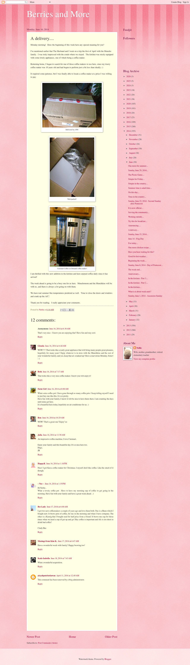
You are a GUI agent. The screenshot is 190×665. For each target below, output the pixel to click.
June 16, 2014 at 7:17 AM (53, 371)
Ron (39, 417)
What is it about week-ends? (139, 291)
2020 (128, 103)
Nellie (139, 348)
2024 (128, 85)
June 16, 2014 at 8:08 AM (58, 388)
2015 (128, 126)
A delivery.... (133, 229)
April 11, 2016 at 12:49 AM (67, 575)
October (132, 143)
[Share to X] (67, 309)
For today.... (133, 243)
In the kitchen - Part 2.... (138, 282)
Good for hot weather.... (137, 256)
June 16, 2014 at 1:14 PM (56, 463)
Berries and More (58, 14)
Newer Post (33, 636)
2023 (128, 90)
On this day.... (133, 192)
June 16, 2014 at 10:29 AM (53, 417)
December (133, 134)
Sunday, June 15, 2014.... (138, 234)
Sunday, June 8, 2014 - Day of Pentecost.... (145, 265)
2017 (128, 117)
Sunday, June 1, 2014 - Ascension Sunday (145, 295)
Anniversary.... (134, 273)
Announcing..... (134, 225)
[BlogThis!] (64, 309)
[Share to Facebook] (70, 309)
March (132, 310)
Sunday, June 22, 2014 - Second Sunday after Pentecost (144, 202)
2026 (128, 76)
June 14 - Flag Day (136, 238)
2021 (128, 99)
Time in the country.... (137, 196)
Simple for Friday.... (136, 179)
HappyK (41, 463)
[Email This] (61, 309)
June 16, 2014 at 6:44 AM (55, 345)
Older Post (111, 636)
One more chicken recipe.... (139, 247)
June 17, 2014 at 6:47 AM (68, 541)
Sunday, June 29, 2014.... (138, 170)
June (131, 162)
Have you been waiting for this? (141, 251)
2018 (128, 112)
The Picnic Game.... (136, 174)
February (133, 315)
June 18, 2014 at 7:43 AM (61, 558)
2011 (128, 334)
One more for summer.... (138, 165)
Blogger (107, 659)
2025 (128, 81)
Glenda (41, 345)
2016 (128, 121)
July (131, 157)
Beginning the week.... (137, 260)
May (131, 301)
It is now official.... (135, 208)
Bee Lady (42, 506)
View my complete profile (144, 358)
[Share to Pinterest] (72, 309)
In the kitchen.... (134, 287)
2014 (128, 131)
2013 (128, 325)
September (133, 148)
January (132, 319)
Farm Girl (42, 388)
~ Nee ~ (41, 483)
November (133, 139)
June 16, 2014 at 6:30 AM (59, 328)
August (132, 152)
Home (72, 636)
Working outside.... (136, 216)
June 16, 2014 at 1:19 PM (55, 483)
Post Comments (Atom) (48, 642)
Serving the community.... (138, 212)
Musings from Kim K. (47, 541)
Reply (40, 336)
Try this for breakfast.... (137, 221)
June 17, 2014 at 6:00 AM (57, 506)
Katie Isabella (44, 558)
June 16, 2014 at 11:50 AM (54, 434)
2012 (128, 329)
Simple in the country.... (138, 183)
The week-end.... (134, 269)
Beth (40, 371)
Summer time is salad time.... (140, 188)
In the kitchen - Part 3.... (138, 278)
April (131, 306)
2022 (128, 94)
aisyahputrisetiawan (47, 575)
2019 (128, 108)
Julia (40, 434)
